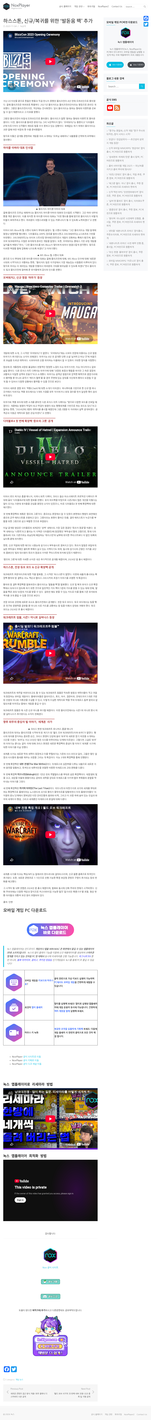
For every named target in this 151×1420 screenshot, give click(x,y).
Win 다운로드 (117, 65)
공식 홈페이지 (65, 6)
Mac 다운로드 (138, 65)
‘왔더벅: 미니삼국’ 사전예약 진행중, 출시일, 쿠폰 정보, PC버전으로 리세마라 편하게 (125, 222)
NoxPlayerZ (103, 6)
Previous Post (29, 1393)
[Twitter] (146, 24)
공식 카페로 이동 (31, 1060)
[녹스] (26, 6)
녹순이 (23, 26)
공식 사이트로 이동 (32, 1057)
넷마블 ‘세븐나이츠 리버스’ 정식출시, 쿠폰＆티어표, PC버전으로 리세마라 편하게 (125, 234)
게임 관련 (78, 6)
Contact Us (117, 6)
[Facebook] (146, 18)
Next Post (72, 1393)
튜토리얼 (91, 6)
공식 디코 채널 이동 (32, 1064)
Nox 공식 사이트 (50, 1267)
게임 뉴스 (19, 1380)
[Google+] (146, 27)
